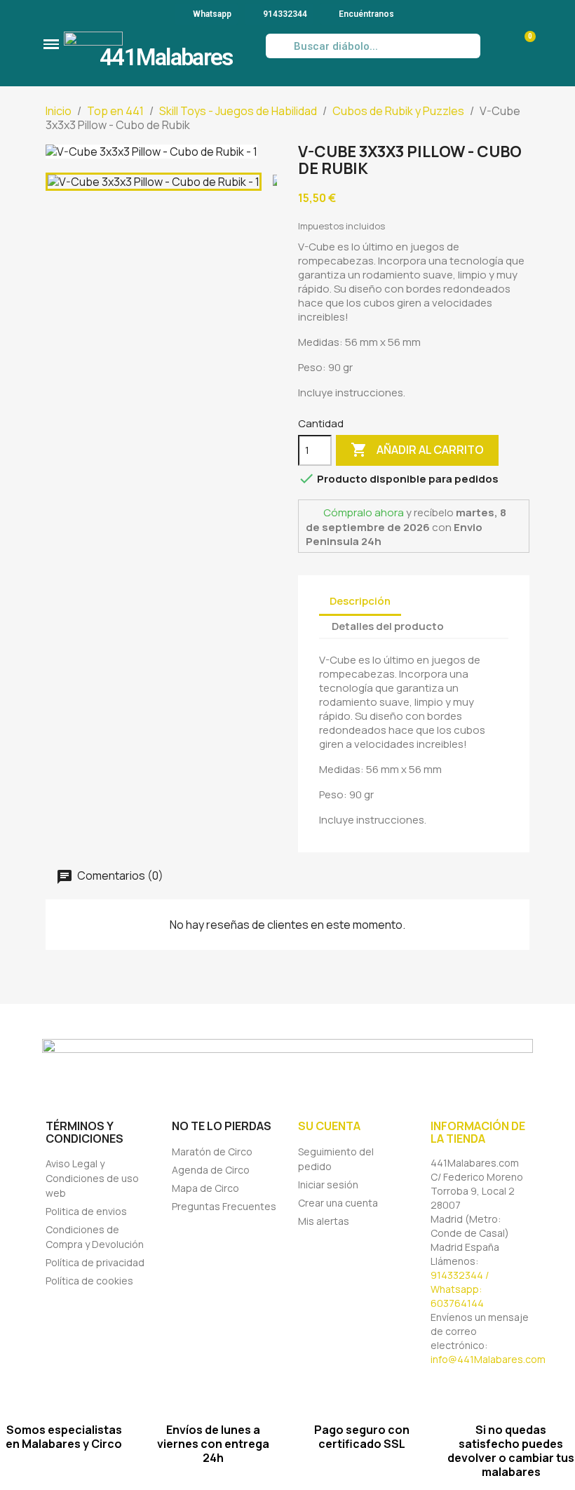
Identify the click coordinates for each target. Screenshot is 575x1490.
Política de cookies (89, 1280)
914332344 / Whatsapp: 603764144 (460, 1289)
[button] (51, 44)
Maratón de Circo (212, 1151)
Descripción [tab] (360, 600)
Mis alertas (323, 1221)
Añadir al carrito (417, 449)
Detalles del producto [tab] (388, 626)
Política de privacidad (95, 1262)
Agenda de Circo (211, 1169)
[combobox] (373, 46)
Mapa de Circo (205, 1188)
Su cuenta (329, 1126)
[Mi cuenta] (495, 46)
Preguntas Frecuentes (224, 1206)
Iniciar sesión (328, 1184)
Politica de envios (86, 1211)
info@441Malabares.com (488, 1359)
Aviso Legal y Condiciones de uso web (92, 1178)
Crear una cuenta (338, 1202)
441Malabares (166, 57)
